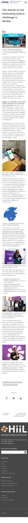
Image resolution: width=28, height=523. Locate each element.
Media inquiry (4, 497)
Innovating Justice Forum (12, 382)
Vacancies (3, 466)
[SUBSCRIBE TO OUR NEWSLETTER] (25, 452)
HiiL (5, 513)
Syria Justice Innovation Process (9, 483)
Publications (4, 461)
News (2, 464)
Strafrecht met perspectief (8, 485)
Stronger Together (5, 414)
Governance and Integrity (7, 500)
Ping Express (13, 189)
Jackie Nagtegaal (10, 279)
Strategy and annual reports (8, 473)
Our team (3, 468)
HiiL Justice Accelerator (10, 367)
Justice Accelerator (10, 385)
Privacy (25, 513)
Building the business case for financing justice (20, 415)
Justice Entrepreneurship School (12, 231)
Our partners (4, 471)
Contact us (3, 495)
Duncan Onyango (10, 284)
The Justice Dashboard (7, 481)
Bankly (21, 60)
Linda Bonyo (8, 289)
